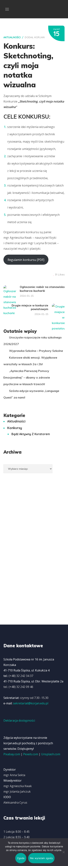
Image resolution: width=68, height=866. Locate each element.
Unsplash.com (50, 754)
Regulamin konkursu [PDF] (26, 260)
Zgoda (20, 858)
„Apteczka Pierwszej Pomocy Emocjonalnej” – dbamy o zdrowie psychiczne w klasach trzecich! (26, 377)
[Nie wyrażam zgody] (63, 852)
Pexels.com (30, 754)
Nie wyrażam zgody (41, 858)
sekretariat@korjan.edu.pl (30, 703)
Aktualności (12, 37)
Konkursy (14, 428)
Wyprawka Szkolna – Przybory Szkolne (36, 351)
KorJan (39, 37)
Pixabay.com (11, 754)
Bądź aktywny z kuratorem (30, 434)
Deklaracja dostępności (19, 720)
